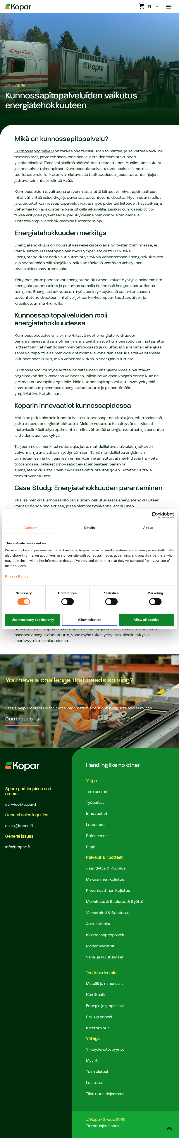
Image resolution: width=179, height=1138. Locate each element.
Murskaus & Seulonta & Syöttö (114, 902)
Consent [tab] (31, 528)
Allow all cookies (146, 620)
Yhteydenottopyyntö (105, 1049)
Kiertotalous (98, 1028)
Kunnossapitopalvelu (34, 151)
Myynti (92, 1061)
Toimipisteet (97, 1072)
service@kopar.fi (21, 805)
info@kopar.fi (17, 847)
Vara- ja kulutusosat (104, 957)
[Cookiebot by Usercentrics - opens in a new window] (155, 515)
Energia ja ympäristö (105, 1006)
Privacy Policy (16, 576)
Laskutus (94, 1083)
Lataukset (95, 825)
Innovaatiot (96, 814)
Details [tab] (89, 528)
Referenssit (97, 836)
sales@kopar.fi (19, 826)
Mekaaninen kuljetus (105, 880)
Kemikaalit (95, 995)
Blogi (90, 847)
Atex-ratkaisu (98, 924)
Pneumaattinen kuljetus (108, 891)
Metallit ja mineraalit (104, 984)
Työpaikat (95, 803)
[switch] (67, 601)
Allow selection (89, 620)
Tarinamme (96, 791)
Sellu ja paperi (99, 1017)
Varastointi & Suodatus (107, 913)
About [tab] (148, 528)
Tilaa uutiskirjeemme (105, 1094)
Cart (141, 6)
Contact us (19, 719)
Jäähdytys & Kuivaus (106, 868)
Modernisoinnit (100, 946)
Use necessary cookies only (33, 620)
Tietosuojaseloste (102, 1126)
